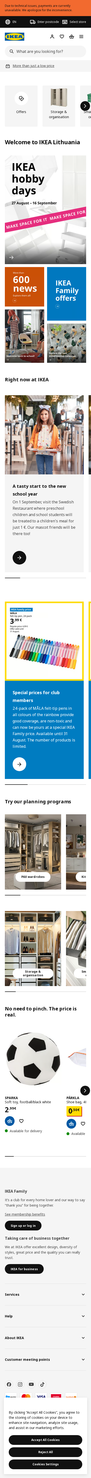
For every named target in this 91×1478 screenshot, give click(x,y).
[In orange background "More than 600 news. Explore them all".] (24, 286)
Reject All (45, 1452)
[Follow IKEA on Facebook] (9, 1384)
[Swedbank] (71, 1396)
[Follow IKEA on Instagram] (20, 1384)
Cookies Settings (46, 1464)
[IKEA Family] (66, 293)
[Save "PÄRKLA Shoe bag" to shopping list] (83, 1124)
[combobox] (44, 51)
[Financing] (11, 1396)
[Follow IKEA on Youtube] (31, 1384)
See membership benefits (25, 1214)
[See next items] (85, 106)
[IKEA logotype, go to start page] (14, 37)
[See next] (85, 1090)
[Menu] (81, 36)
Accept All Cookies (45, 1440)
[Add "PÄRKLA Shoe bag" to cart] (71, 1124)
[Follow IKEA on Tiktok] (42, 1384)
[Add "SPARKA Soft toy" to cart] (10, 1121)
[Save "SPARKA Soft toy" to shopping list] (21, 1121)
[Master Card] (26, 1396)
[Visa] (41, 1396)
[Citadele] (56, 1396)
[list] (45, 106)
